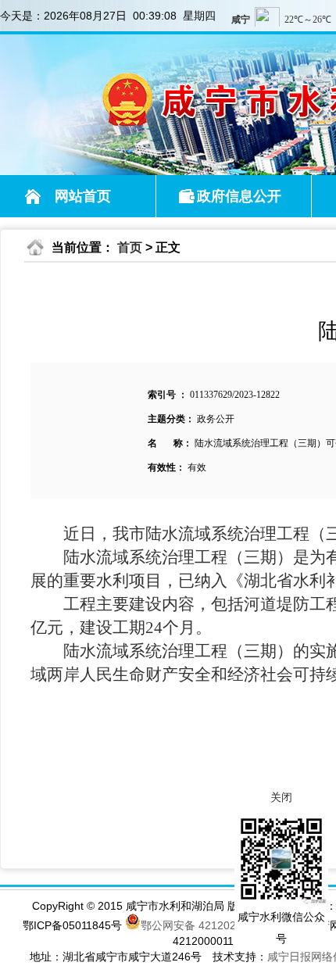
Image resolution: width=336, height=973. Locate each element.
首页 (129, 247)
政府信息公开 (239, 196)
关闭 (281, 797)
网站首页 (83, 196)
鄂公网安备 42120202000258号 (219, 924)
